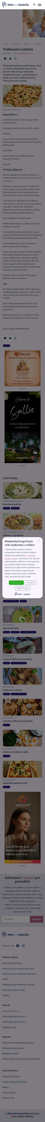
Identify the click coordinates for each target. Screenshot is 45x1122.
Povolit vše (16, 582)
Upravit (30, 582)
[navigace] (39, 4)
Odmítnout (22, 588)
